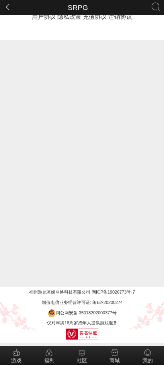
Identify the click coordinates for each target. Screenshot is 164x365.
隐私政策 (69, 16)
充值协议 (95, 16)
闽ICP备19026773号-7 (113, 292)
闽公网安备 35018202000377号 (86, 312)
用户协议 (44, 16)
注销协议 (120, 16)
